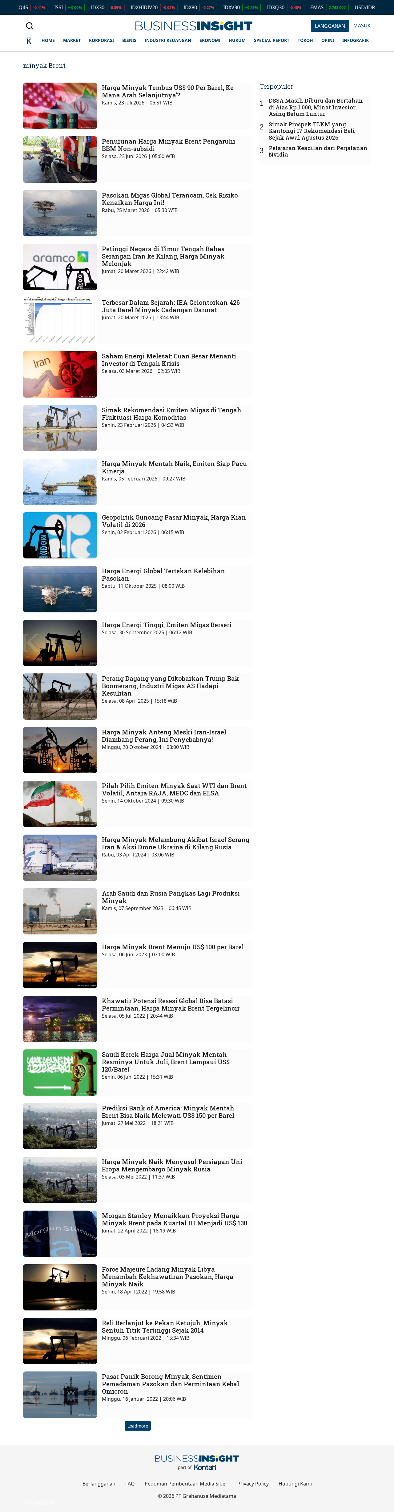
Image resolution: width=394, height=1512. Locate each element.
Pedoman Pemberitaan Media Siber (186, 1483)
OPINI (327, 40)
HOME (48, 40)
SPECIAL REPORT (271, 40)
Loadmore (137, 1426)
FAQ (130, 1483)
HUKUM (237, 40)
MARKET (72, 40)
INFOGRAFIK (355, 40)
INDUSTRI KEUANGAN (168, 40)
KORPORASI (101, 40)
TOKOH (305, 40)
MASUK (362, 25)
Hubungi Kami (295, 1483)
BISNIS (129, 40)
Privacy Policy (253, 1483)
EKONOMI (209, 40)
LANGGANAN (330, 25)
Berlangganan (98, 1483)
